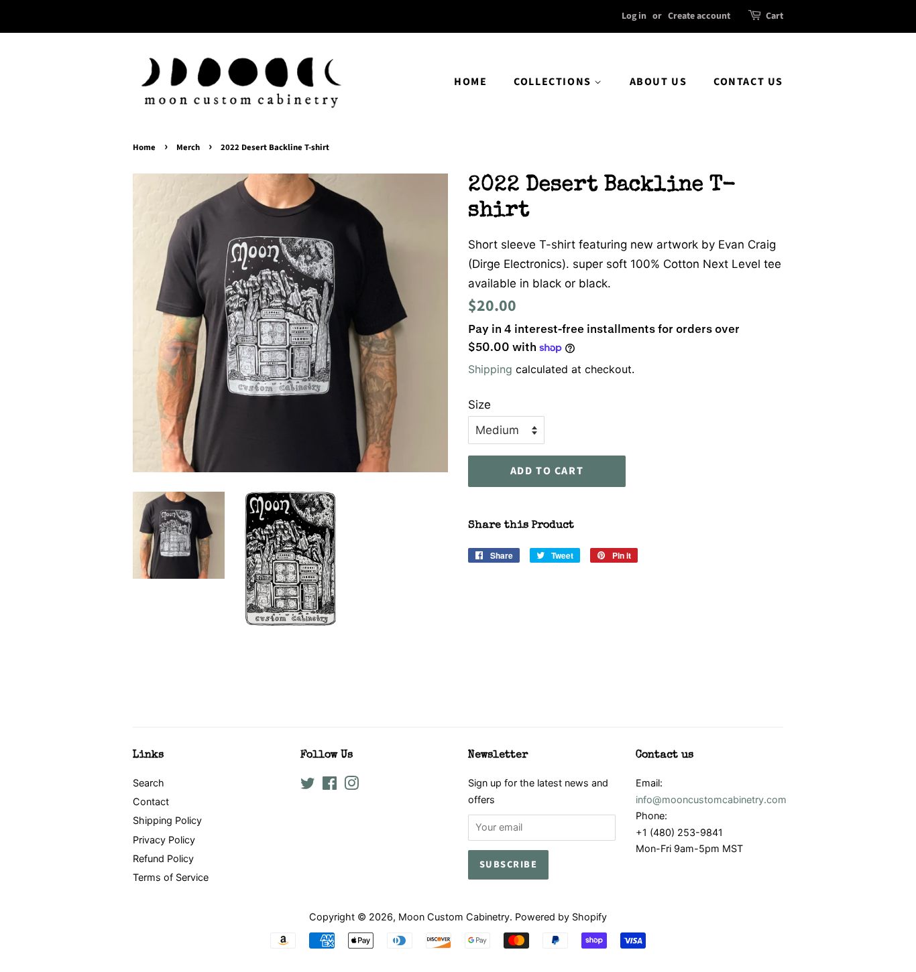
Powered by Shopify (561, 916)
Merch (188, 147)
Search (148, 782)
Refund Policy (163, 858)
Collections (554, 81)
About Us (658, 81)
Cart (774, 16)
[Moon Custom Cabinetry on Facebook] (329, 785)
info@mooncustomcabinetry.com (711, 799)
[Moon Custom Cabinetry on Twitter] (307, 785)
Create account (699, 16)
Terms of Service (171, 877)
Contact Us (748, 81)
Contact (151, 801)
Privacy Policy (164, 839)
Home (470, 81)
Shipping (490, 369)
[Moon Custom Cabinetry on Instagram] (351, 785)
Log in (634, 16)
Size (479, 404)
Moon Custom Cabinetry (454, 916)
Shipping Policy (167, 820)
